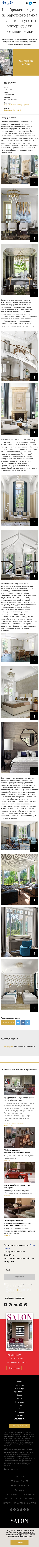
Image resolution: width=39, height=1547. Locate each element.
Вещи (19, 1395)
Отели (19, 1409)
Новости (19, 1382)
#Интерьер (7, 1123)
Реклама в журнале (19, 1485)
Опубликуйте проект (19, 1426)
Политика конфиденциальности (19, 1503)
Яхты (19, 1405)
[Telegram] (27, 1022)
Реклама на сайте (19, 1481)
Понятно (19, 1542)
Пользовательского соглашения (17, 1288)
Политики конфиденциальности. (20, 1537)
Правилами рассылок (14, 1292)
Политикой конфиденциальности (18, 1290)
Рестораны (19, 1412)
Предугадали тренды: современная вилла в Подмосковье (19, 1098)
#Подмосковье (9, 1125)
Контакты (19, 1490)
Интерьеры (19, 1385)
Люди (19, 1398)
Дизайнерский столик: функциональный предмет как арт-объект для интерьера (17, 1223)
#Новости (7, 1160)
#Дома (14, 1123)
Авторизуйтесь (9, 1047)
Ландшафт (19, 1388)
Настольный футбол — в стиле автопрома (17, 1186)
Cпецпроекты (19, 1419)
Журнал (19, 1415)
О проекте (19, 1477)
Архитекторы (19, 1392)
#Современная (21, 1123)
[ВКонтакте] (22, 1022)
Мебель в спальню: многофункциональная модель (17, 1151)
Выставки (19, 1402)
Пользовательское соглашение (19, 1499)
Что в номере (14, 1368)
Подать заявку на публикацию (19, 1494)
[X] (18, 1022)
